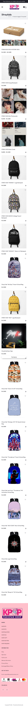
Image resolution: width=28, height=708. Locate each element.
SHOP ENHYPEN (5, 640)
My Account (4, 657)
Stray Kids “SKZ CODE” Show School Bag (13, 525)
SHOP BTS (4, 626)
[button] (25, 85)
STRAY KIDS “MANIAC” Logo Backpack (12, 182)
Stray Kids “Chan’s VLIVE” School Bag (12, 388)
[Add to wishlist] (25, 23)
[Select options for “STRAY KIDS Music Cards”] (25, 152)
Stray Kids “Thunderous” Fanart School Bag (13, 457)
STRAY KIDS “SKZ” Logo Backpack (11, 317)
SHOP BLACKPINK (5, 632)
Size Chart (4, 654)
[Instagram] (7, 689)
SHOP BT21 (4, 629)
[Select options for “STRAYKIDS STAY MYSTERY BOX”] (25, 52)
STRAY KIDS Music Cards (8, 149)
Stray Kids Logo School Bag (9, 559)
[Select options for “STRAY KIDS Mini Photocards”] (25, 119)
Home (9, 16)
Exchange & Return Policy (7, 666)
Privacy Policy (5, 663)
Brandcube (20, 705)
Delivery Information (6, 660)
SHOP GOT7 (4, 637)
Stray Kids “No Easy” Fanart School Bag (12, 284)
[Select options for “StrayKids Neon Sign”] (25, 358)
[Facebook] (3, 689)
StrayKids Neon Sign (7, 351)
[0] (25, 7)
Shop (3, 651)
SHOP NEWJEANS (5, 643)
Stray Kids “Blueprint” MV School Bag (12, 592)
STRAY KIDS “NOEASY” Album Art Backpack (14, 251)
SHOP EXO (4, 635)
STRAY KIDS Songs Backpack (9, 83)
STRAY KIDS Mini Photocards (9, 116)
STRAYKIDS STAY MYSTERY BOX (11, 49)
